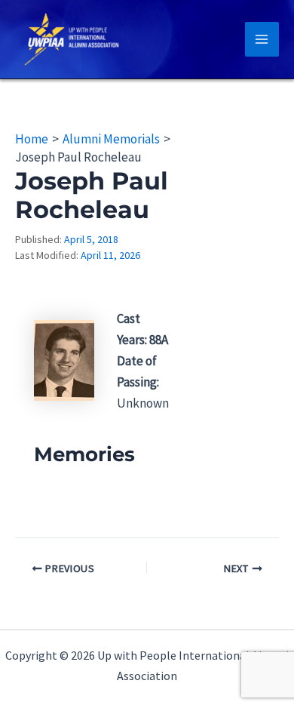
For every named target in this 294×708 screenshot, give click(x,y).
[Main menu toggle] (262, 39)
